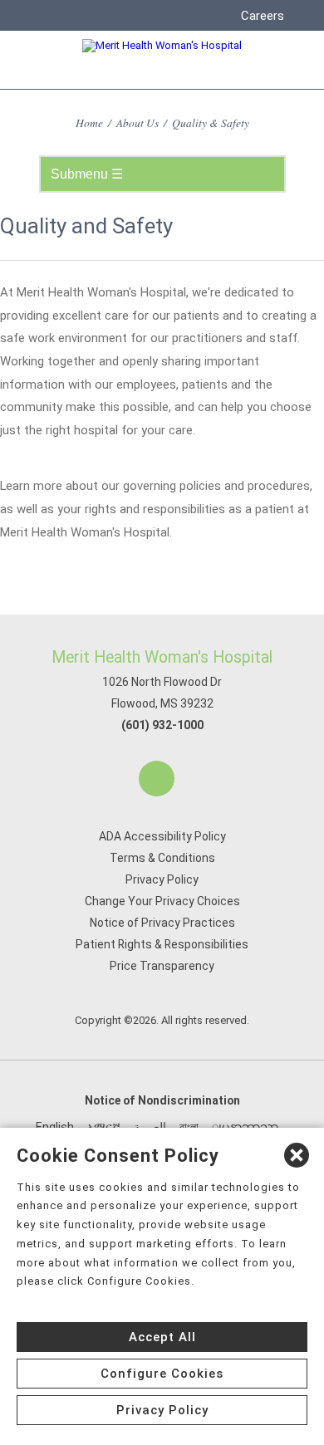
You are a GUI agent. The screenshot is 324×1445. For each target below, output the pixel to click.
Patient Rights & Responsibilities (162, 944)
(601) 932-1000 (162, 725)
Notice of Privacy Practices (162, 922)
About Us (137, 122)
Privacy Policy (162, 879)
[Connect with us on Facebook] (156, 778)
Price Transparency (162, 965)
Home (89, 122)
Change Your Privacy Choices (162, 901)
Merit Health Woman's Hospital (162, 657)
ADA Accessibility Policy (162, 836)
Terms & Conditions (162, 858)
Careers (262, 15)
